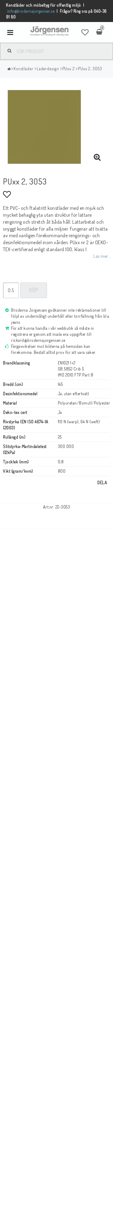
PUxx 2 (68, 68)
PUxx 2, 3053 (90, 68)
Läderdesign (48, 68)
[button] (85, 32)
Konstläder (23, 68)
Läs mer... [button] (101, 256)
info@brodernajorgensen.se (31, 11)
